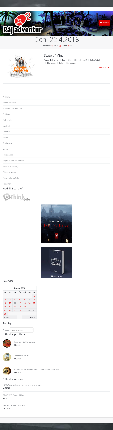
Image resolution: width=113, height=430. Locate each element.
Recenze (6, 131)
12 (20, 303)
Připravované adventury (13, 160)
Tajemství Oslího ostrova (24, 342)
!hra (63, 60)
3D (75, 60)
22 (34, 307)
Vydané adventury (10, 166)
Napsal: (51, 60)
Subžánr (6, 114)
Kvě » (32, 317)
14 (29, 303)
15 (34, 303)
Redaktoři (7, 184)
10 (10, 303)
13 (24, 303)
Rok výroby (8, 120)
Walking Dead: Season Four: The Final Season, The (36, 369)
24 (10, 310)
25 (15, 310)
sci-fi (85, 60)
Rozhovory (7, 143)
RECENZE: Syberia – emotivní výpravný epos (22, 385)
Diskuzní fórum (9, 172)
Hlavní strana (46, 46)
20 (24, 307)
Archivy (6, 330)
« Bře (6, 317)
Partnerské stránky (11, 178)
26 (20, 310)
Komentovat (70, 63)
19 (20, 307)
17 (10, 307)
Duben (64, 46)
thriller (61, 63)
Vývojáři (6, 126)
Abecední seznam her (12, 108)
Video (5, 149)
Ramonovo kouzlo (21, 356)
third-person (51, 63)
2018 (56, 46)
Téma (5, 137)
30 (5, 314)
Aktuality (6, 97)
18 (15, 307)
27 (24, 310)
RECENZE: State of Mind (14, 395)
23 (5, 310)
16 (5, 307)
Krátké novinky (9, 102)
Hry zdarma (8, 155)
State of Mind (54, 55)
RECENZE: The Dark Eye (14, 405)
